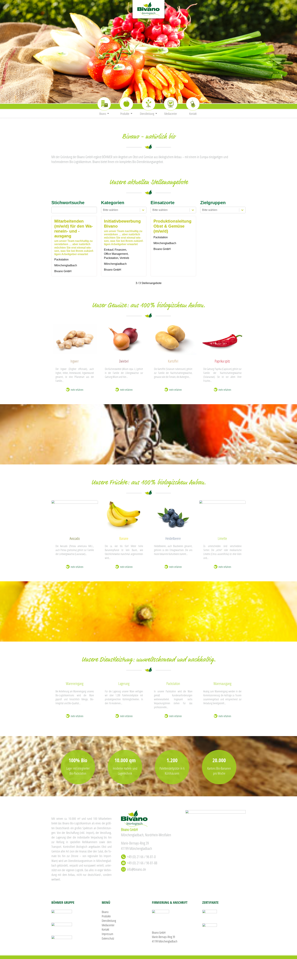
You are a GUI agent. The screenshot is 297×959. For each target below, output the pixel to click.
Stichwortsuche (67, 202)
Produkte (106, 916)
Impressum (107, 934)
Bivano (105, 912)
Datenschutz (108, 938)
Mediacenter (170, 114)
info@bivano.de (136, 869)
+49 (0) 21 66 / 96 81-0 (141, 856)
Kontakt (193, 114)
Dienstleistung (109, 921)
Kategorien (112, 202)
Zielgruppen (213, 202)
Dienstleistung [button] (147, 114)
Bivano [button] (103, 114)
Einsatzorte (162, 202)
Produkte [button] (125, 114)
